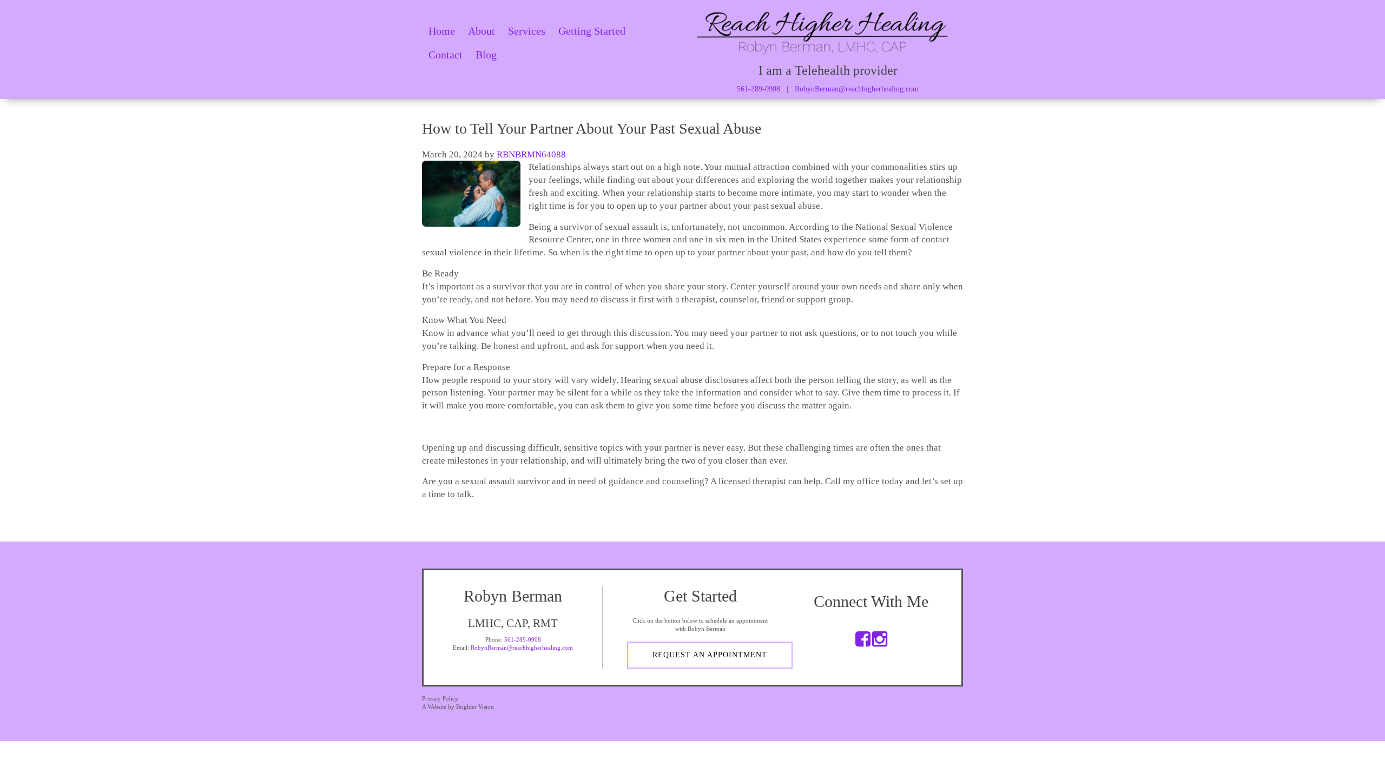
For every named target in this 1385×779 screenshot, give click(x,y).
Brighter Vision (475, 706)
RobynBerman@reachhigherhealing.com (857, 89)
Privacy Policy (440, 698)
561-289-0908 (758, 89)
